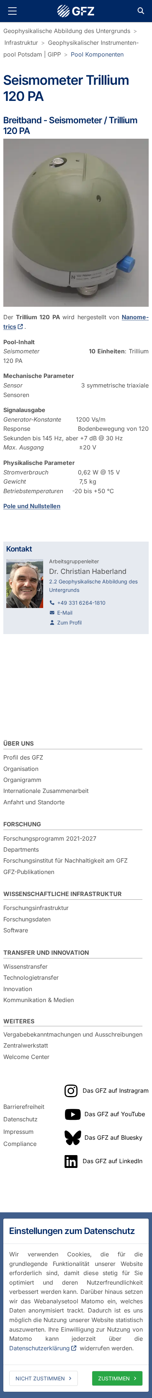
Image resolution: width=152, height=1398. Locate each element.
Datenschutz (20, 1119)
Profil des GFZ (23, 757)
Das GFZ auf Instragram (116, 1090)
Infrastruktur (21, 42)
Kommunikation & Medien (38, 1000)
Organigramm (22, 779)
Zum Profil (69, 622)
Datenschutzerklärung (39, 1348)
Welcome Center (26, 1056)
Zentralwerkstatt (25, 1045)
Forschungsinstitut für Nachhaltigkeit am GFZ (65, 860)
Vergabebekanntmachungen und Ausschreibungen (72, 1034)
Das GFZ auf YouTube (114, 1114)
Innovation (17, 989)
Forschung (22, 824)
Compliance (20, 1143)
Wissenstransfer (25, 966)
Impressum (18, 1131)
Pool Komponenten (97, 54)
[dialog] (76, 1305)
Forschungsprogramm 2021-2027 (49, 838)
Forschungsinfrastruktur (36, 907)
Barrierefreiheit (23, 1107)
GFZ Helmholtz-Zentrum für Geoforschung (76, 11)
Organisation (20, 768)
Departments (21, 849)
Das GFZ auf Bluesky (113, 1137)
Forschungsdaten (27, 919)
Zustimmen (114, 1378)
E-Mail (64, 612)
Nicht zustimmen (40, 1378)
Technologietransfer (31, 977)
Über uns (18, 743)
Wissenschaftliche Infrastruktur (62, 894)
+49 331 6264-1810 (81, 603)
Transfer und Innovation (46, 952)
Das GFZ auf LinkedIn (112, 1161)
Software (15, 930)
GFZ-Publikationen (28, 871)
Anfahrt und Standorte (34, 802)
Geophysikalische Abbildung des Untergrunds (66, 30)
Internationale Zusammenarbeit (46, 790)
